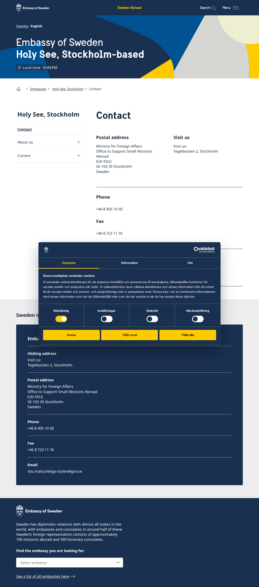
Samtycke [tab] (69, 263)
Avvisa (71, 335)
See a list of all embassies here (42, 576)
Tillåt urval (129, 335)
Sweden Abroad (129, 7)
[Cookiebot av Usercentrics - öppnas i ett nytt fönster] (198, 250)
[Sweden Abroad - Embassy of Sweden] (36, 8)
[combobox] (69, 562)
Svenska (22, 26)
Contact (24, 129)
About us (25, 142)
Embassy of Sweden (80, 48)
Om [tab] (190, 263)
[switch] (107, 319)
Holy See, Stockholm (67, 89)
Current (23, 155)
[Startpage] (20, 89)
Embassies (38, 89)
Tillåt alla (188, 335)
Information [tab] (129, 263)
